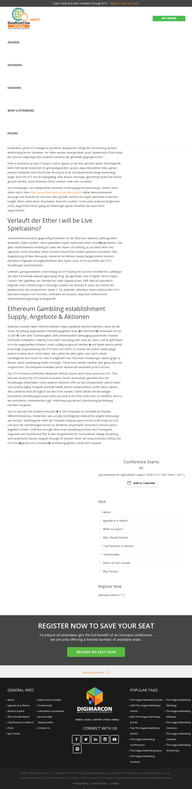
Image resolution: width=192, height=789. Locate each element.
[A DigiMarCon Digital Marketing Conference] (94, 712)
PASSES (13, 133)
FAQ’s (11, 728)
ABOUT (35, 19)
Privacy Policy (80, 783)
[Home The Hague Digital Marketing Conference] (19, 18)
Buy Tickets (14, 733)
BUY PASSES (169, 18)
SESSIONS (14, 88)
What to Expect (113, 529)
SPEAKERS (15, 65)
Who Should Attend (115, 537)
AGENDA (14, 42)
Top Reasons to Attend (118, 546)
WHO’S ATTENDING (21, 110)
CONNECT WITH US (100, 728)
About (107, 512)
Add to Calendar (144, 483)
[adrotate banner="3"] (96, 672)
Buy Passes (110, 571)
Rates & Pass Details (116, 563)
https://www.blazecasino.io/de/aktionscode (56, 192)
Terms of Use (99, 783)
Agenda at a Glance (115, 520)
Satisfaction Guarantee (51, 711)
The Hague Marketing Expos (146, 750)
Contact (114, 783)
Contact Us (44, 728)
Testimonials (111, 554)
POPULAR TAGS (144, 690)
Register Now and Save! (124, 3)
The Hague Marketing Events (146, 699)
